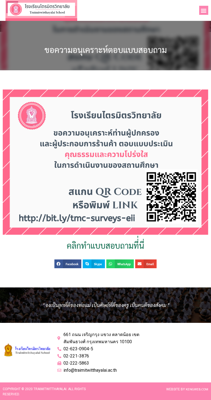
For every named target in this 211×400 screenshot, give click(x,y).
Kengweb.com (197, 389)
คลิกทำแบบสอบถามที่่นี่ (105, 245)
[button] (203, 10)
